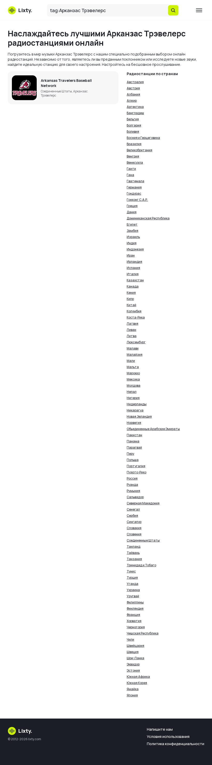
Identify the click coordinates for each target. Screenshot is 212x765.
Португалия (136, 466)
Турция (132, 577)
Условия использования (168, 736)
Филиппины (135, 602)
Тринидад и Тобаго (141, 565)
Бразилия (134, 144)
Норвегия (134, 422)
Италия (133, 274)
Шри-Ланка (135, 658)
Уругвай (133, 596)
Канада (133, 286)
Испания (133, 268)
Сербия (132, 515)
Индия (132, 243)
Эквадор (133, 664)
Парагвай (134, 447)
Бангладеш (135, 113)
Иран (131, 255)
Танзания (134, 559)
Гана (130, 175)
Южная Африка (138, 676)
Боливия (133, 131)
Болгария (134, 125)
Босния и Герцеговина (143, 138)
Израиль (133, 237)
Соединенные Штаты (143, 540)
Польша (133, 460)
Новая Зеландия (139, 416)
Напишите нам (160, 729)
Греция (132, 206)
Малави (133, 348)
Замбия (132, 230)
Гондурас (134, 193)
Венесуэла (135, 162)
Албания (133, 94)
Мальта (133, 367)
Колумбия (134, 311)
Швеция (133, 652)
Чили (130, 639)
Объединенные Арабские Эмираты (153, 429)
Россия (132, 478)
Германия (134, 187)
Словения (134, 534)
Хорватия (134, 621)
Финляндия (135, 608)
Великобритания (139, 150)
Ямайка (133, 689)
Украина (133, 590)
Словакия (134, 528)
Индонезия (135, 249)
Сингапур (134, 522)
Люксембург (136, 342)
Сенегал (133, 509)
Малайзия (134, 354)
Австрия (133, 88)
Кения (131, 292)
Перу (130, 453)
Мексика (133, 379)
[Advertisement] (63, 144)
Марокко (133, 373)
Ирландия (134, 261)
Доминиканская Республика (148, 218)
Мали (131, 360)
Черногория (136, 627)
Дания (132, 212)
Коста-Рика (136, 317)
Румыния (133, 491)
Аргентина (135, 107)
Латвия (132, 323)
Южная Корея (137, 683)
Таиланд (133, 546)
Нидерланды (137, 404)
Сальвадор (135, 497)
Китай (131, 305)
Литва (132, 336)
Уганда (132, 583)
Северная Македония (143, 503)
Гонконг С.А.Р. (137, 199)
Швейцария (135, 645)
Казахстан (135, 280)
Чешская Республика (142, 633)
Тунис (131, 571)
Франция (133, 614)
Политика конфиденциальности (175, 743)
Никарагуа (135, 410)
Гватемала (135, 181)
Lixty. (25, 730)
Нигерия (133, 398)
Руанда (132, 484)
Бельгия (133, 119)
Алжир (132, 100)
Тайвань (133, 553)
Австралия (135, 82)
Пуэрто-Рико (136, 472)
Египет (132, 224)
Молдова (133, 385)
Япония (132, 695)
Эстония (133, 670)
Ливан (131, 330)
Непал (132, 391)
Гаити (131, 168)
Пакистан (134, 435)
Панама (133, 441)
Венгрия (133, 156)
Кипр (130, 299)
